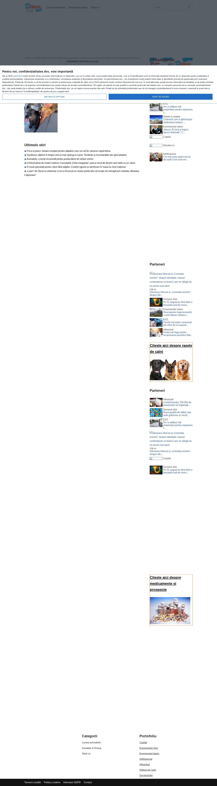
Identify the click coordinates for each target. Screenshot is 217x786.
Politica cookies (52, 782)
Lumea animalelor (91, 742)
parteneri (17, 76)
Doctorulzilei (146, 775)
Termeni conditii (32, 782)
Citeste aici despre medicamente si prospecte (165, 583)
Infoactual (145, 764)
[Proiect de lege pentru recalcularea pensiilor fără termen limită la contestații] (156, 333)
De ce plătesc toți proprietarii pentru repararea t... (177, 109)
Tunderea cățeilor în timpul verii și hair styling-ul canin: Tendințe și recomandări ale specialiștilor (77, 155)
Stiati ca (86, 753)
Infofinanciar (146, 759)
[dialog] (108, 84)
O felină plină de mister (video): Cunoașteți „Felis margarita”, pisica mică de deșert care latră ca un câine (81, 163)
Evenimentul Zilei (149, 748)
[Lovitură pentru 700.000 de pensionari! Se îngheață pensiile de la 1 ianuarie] (156, 403)
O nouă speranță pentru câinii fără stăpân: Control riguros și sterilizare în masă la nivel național (76, 167)
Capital (143, 742)
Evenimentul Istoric (149, 753)
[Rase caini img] (170, 379)
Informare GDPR (72, 782)
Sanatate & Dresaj (91, 748)
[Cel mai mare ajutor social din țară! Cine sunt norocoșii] (156, 158)
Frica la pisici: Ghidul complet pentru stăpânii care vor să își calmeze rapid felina (68, 151)
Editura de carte (148, 770)
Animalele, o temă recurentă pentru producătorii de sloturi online (60, 159)
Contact (88, 782)
